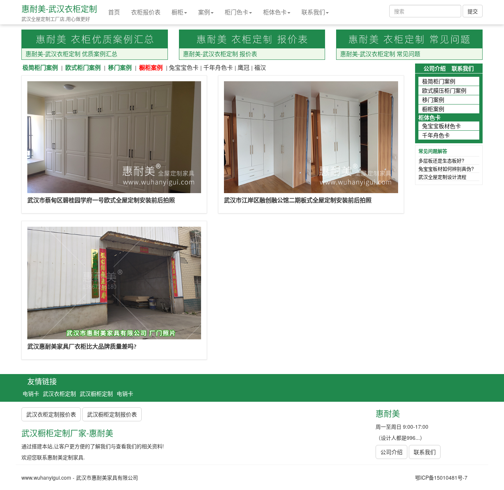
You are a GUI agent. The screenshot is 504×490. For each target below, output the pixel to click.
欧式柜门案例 (83, 67)
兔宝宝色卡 (184, 67)
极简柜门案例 (40, 67)
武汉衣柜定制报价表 (51, 414)
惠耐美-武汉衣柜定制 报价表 (220, 53)
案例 (204, 12)
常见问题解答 (432, 150)
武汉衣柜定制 (59, 393)
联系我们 (313, 12)
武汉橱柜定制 (96, 393)
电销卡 (31, 393)
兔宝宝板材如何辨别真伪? (446, 168)
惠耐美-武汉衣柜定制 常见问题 (380, 53)
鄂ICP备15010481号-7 (441, 477)
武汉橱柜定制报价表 (112, 414)
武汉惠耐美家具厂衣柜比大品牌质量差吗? (82, 346)
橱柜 (177, 12)
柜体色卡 (275, 12)
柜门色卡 (236, 12)
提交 (472, 11)
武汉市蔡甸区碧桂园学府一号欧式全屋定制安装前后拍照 (101, 200)
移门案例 (120, 67)
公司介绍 (435, 68)
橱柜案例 (151, 67)
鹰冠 (243, 67)
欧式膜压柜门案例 (444, 90)
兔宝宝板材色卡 (441, 126)
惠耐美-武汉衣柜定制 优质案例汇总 (71, 53)
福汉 (260, 67)
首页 (114, 12)
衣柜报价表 (145, 12)
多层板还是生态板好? (441, 160)
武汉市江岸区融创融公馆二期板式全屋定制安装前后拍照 (298, 200)
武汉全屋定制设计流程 (442, 176)
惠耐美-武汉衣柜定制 (59, 8)
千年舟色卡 (218, 67)
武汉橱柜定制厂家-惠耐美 (67, 432)
